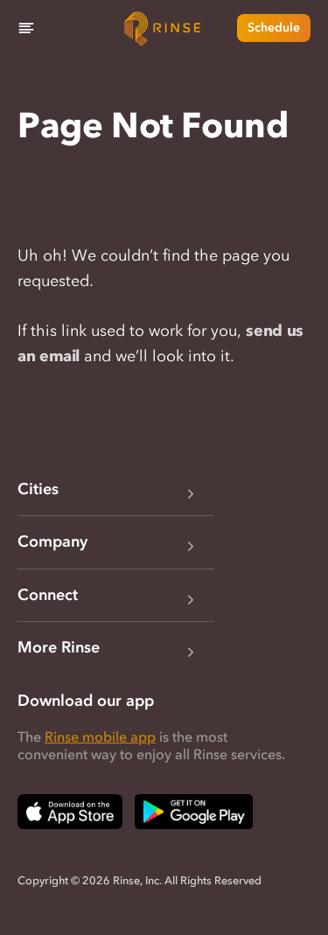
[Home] (164, 28)
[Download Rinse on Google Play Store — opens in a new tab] (194, 811)
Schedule (274, 27)
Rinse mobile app (100, 736)
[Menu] (26, 28)
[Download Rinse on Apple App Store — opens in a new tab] (69, 811)
